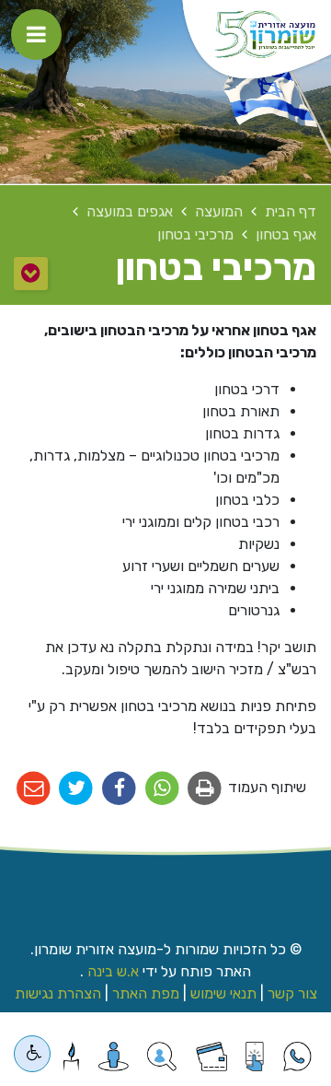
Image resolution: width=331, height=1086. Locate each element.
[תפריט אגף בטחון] (31, 273)
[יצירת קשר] (161, 1056)
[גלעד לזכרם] (71, 1056)
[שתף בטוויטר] (77, 789)
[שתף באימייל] (33, 789)
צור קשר (292, 993)
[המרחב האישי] (113, 1056)
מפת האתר (145, 993)
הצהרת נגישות (58, 993)
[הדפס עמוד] (205, 789)
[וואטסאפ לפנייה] (297, 1056)
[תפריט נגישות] (32, 1053)
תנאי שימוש (223, 993)
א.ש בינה (111, 971)
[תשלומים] (211, 1056)
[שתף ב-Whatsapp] (162, 789)
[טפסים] (254, 1056)
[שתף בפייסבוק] (119, 789)
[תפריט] (36, 34)
